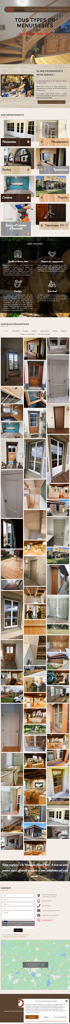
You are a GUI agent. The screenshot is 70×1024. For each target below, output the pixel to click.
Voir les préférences (60, 1017)
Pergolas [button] (64, 331)
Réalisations (58, 9)
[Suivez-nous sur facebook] (38, 915)
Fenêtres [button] (34, 331)
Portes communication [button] (27, 334)
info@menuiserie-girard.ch (51, 911)
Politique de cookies (30, 1021)
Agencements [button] (44, 331)
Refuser (46, 1017)
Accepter (32, 1017)
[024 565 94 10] (38, 905)
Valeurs (50, 9)
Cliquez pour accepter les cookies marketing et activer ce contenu (18, 923)
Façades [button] (25, 331)
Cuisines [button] (55, 331)
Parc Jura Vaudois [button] (44, 334)
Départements (42, 9)
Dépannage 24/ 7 (47, 920)
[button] (66, 1001)
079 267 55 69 (46, 901)
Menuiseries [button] (16, 331)
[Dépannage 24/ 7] (38, 920)
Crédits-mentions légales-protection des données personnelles (51, 1021)
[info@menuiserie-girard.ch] (38, 910)
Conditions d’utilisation (19, 937)
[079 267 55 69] (38, 901)
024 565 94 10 (46, 906)
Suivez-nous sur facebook (50, 915)
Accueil (34, 9)
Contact (66, 9)
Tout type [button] (5, 331)
